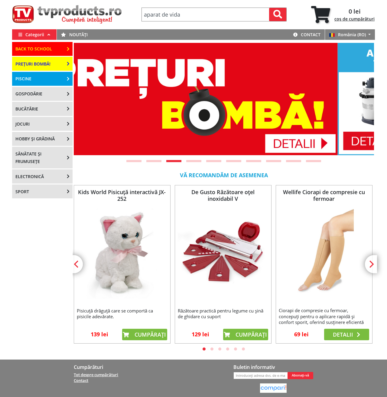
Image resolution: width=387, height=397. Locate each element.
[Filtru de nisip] (230, 99)
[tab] (343, 14)
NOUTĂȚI (78, 34)
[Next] (362, 99)
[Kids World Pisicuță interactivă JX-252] (122, 254)
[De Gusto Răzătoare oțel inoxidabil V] (223, 254)
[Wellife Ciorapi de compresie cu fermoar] (324, 253)
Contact (310, 34)
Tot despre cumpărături (96, 374)
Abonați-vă (300, 375)
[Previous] (86, 99)
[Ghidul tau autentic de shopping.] (273, 387)
